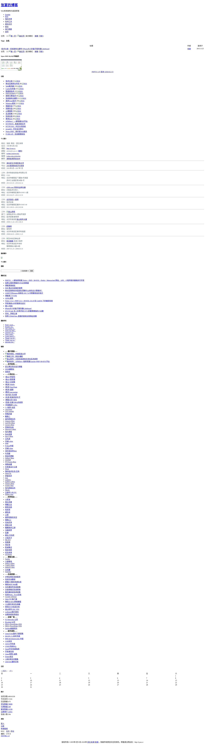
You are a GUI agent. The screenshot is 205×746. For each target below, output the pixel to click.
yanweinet (8, 409)
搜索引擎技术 (11, 96)
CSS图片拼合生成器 (12, 604)
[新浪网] (7, 238)
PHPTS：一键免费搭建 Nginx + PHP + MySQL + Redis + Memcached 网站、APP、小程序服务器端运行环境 (44, 280)
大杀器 (7, 570)
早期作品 (9, 108)
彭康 (7, 533)
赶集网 (9, 226)
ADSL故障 (9, 298)
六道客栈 (8, 561)
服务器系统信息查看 (12, 592)
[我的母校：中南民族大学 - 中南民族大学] (15, 354)
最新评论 (3, 321)
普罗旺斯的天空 (11, 517)
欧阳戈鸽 (8, 507)
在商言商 (9, 116)
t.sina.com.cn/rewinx (13, 156)
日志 (8, 731)
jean (6, 478)
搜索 (2, 266)
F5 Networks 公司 (11, 619)
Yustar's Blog (9, 484)
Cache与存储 (10, 89)
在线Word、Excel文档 (13, 595)
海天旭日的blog (11, 451)
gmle (6, 443)
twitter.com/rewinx (13, 153)
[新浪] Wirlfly (10, 384)
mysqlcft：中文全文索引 (14, 129)
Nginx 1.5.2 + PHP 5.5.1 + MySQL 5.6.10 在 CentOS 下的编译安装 (29, 301)
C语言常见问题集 (11, 659)
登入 (2, 723)
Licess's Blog (9, 425)
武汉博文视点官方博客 (13, 367)
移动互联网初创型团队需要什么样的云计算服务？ (24, 291)
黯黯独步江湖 (10, 527)
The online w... (10, 329)
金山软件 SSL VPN (12, 609)
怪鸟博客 (8, 432)
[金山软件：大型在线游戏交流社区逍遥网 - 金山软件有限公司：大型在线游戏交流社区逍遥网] (21, 359)
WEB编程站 (9, 369)
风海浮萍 (8, 522)
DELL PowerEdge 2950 (13, 624)
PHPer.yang (9, 494)
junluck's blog (10, 567)
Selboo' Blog (9, 458)
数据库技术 (10, 91)
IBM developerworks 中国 (14, 639)
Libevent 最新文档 (11, 662)
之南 (7, 515)
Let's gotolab (9, 411)
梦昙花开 (8, 476)
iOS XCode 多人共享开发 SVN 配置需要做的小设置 (24, 311)
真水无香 (8, 502)
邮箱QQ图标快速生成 (13, 582)
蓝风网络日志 (10, 419)
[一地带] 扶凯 (10, 407)
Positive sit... (9, 327)
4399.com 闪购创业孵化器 (16, 187)
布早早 (7, 510)
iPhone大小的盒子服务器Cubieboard (36, 49)
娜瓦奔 (7, 512)
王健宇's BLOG (10, 492)
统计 (2, 692)
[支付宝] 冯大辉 (11, 395)
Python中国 (9, 446)
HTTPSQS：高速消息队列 (15, 124)
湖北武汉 (10, 163)
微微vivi (8, 520)
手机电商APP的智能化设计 (15, 303)
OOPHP (8, 460)
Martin (7, 490)
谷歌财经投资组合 (12, 614)
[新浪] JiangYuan (11, 387)
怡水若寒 (8, 434)
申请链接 (4, 729)
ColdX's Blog (9, 565)
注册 (2, 726)
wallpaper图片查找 (12, 612)
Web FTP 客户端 (11, 599)
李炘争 (7, 545)
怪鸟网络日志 (10, 488)
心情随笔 (9, 111)
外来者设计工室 (11, 467)
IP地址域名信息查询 (12, 577)
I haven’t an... (9, 332)
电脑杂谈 (9, 106)
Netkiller (8, 572)
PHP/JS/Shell (10, 93)
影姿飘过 (8, 547)
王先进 (7, 439)
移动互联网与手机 (12, 84)
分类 (2, 76)
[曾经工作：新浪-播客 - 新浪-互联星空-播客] (14, 356)
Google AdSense (11, 597)
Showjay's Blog (10, 429)
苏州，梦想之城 (11, 313)
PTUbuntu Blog (10, 462)
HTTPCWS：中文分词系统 (16, 126)
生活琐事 (9, 114)
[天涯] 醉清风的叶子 (12, 397)
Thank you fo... (10, 338)
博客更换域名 (10, 285)
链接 (2, 346)
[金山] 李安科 (10, 377)
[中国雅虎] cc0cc (11, 405)
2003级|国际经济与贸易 (15, 166)
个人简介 (3, 138)
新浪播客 (10, 241)
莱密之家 (8, 525)
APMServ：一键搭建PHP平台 (17, 121)
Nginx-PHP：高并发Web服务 (16, 131)
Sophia (7, 559)
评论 (12, 731)
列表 (41, 36)
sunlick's (8, 480)
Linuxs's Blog (10, 421)
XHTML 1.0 (5, 736)
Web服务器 (10, 86)
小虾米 (7, 499)
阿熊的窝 (8, 414)
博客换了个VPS (11, 296)
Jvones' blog (9, 485)
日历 (2, 666)
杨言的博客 (9, 456)
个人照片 (3, 262)
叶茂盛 (7, 453)
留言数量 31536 (6, 709)
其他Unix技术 (11, 101)
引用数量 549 (6, 707)
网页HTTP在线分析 (12, 607)
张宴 (189, 49)
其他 (2, 719)
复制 (20, 151)
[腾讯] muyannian (11, 392)
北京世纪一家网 (12, 199)
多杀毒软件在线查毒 (12, 587)
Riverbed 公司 (10, 622)
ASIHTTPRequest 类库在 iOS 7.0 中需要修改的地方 (24, 293)
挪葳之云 (8, 504)
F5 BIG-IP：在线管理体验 (15, 134)
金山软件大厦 (22, 219)
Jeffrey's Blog (9, 563)
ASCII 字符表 (10, 644)
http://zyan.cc (11, 148)
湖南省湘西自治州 (13, 159)
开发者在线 (9, 651)
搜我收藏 (8, 464)
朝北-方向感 (9, 535)
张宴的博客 (9, 5)
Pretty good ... (10, 325)
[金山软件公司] (7, 212)
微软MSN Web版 (11, 584)
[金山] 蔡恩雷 (10, 379)
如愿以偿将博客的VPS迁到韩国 (17, 283)
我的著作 (3, 253)
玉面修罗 (8, 530)
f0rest (7, 469)
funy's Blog (9, 436)
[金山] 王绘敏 (10, 382)
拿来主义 (9, 119)
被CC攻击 (9, 306)
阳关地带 (8, 550)
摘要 (36, 36)
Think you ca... (10, 340)
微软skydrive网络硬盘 (13, 602)
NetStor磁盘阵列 (11, 628)
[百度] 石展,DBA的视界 (14, 402)
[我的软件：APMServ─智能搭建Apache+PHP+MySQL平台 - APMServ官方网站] (27, 361)
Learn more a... (10, 336)
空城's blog (9, 441)
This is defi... (9, 334)
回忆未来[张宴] (93, 742)
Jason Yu (8, 473)
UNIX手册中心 (10, 646)
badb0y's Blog (10, 482)
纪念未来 (8, 552)
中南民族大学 (19, 163)
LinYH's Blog (10, 423)
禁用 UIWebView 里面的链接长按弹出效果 (21, 316)
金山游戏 (11, 212)
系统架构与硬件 (16, 49)
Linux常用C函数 (11, 654)
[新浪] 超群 (9, 390)
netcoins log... (10, 342)
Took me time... (10, 331)
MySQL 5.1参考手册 (12, 636)
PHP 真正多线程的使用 (13, 288)
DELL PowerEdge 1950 (13, 626)
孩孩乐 (7, 372)
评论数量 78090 (6, 704)
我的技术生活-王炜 (12, 471)
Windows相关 (10, 103)
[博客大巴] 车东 (11, 400)
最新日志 (3, 275)
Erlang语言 (9, 657)
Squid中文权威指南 (12, 649)
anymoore (8, 554)
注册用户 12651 (6, 712)
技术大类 (5, 49)
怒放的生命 (9, 427)
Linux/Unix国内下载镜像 (14, 634)
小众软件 (8, 641)
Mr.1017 (8, 540)
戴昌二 (7, 416)
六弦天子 (8, 538)
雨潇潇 (7, 542)
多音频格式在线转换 (12, 589)
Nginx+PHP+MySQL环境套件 (10, 56)
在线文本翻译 (10, 579)
